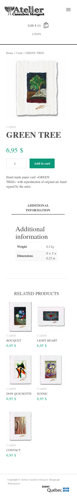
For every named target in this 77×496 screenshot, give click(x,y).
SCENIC (42, 393)
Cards (19, 53)
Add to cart (42, 163)
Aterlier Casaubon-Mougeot (34, 479)
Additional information (38, 207)
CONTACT (13, 450)
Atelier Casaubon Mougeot (24, 10)
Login (36, 34)
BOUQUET (13, 340)
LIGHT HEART (47, 340)
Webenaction (14, 483)
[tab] (38, 208)
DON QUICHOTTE (19, 393)
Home (9, 53)
